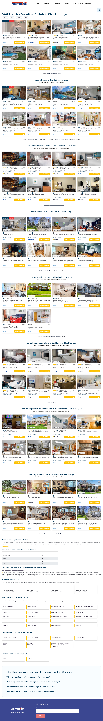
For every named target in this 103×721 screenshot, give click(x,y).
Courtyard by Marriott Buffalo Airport (11, 365)
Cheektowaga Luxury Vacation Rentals (36, 139)
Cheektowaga (9, 39)
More (26, 17)
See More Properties (51, 402)
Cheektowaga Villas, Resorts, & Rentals (63, 139)
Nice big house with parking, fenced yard (87, 300)
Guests (19, 17)
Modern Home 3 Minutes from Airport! (86, 63)
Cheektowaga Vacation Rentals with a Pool (54, 205)
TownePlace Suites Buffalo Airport (61, 168)
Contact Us (88, 3)
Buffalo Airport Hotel (58, 431)
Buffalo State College (56, 625)
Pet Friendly (8, 570)
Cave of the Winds (7, 621)
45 (42, 558)
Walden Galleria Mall (8, 606)
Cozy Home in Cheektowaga (34, 497)
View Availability (19, 42)
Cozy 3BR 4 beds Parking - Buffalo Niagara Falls (39, 300)
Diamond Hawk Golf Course (57, 606)
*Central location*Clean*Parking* (85, 260)
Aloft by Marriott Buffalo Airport (10, 391)
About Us (80, 3)
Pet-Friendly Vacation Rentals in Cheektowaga (50, 270)
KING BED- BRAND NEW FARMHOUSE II (37, 260)
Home (38, 3)
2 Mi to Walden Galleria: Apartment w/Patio (63, 457)
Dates (5, 17)
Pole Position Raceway (32, 612)
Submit (41, 716)
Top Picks (46, 3)
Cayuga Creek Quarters (33, 102)
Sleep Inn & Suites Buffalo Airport (85, 391)
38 (42, 561)
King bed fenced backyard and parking (62, 128)
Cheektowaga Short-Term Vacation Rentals (54, 533)
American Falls (54, 621)
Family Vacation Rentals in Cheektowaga (52, 336)
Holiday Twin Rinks (31, 606)
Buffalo (4, 39)
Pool (3, 570)
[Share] (99, 10)
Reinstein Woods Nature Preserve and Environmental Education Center (84, 607)
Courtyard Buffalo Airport (34, 168)
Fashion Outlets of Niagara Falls (83, 621)
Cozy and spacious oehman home (10, 431)
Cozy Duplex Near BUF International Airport (38, 431)
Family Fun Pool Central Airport (85, 102)
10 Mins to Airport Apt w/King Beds (11, 326)
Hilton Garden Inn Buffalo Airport (60, 37)
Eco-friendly (21, 570)
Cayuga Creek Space (7, 234)
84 (42, 555)
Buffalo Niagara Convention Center (35, 621)
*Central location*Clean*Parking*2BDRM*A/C (88, 234)
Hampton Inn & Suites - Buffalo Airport (62, 391)
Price (12, 17)
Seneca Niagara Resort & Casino (59, 616)
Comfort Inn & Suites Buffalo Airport (86, 365)
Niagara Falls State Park (57, 612)
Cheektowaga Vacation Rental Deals (53, 468)
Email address (40, 708)
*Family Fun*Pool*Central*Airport (60, 102)
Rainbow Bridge (31, 616)
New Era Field (6, 616)
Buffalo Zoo (78, 625)
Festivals (67, 3)
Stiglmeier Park (6, 612)
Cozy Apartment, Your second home (11, 497)
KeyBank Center (79, 612)
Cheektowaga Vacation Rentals (54, 73)
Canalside (5, 625)
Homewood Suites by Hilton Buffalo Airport (38, 365)
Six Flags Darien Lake (32, 625)
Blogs (74, 3)
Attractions (57, 3)
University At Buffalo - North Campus (84, 616)
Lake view (14, 570)
